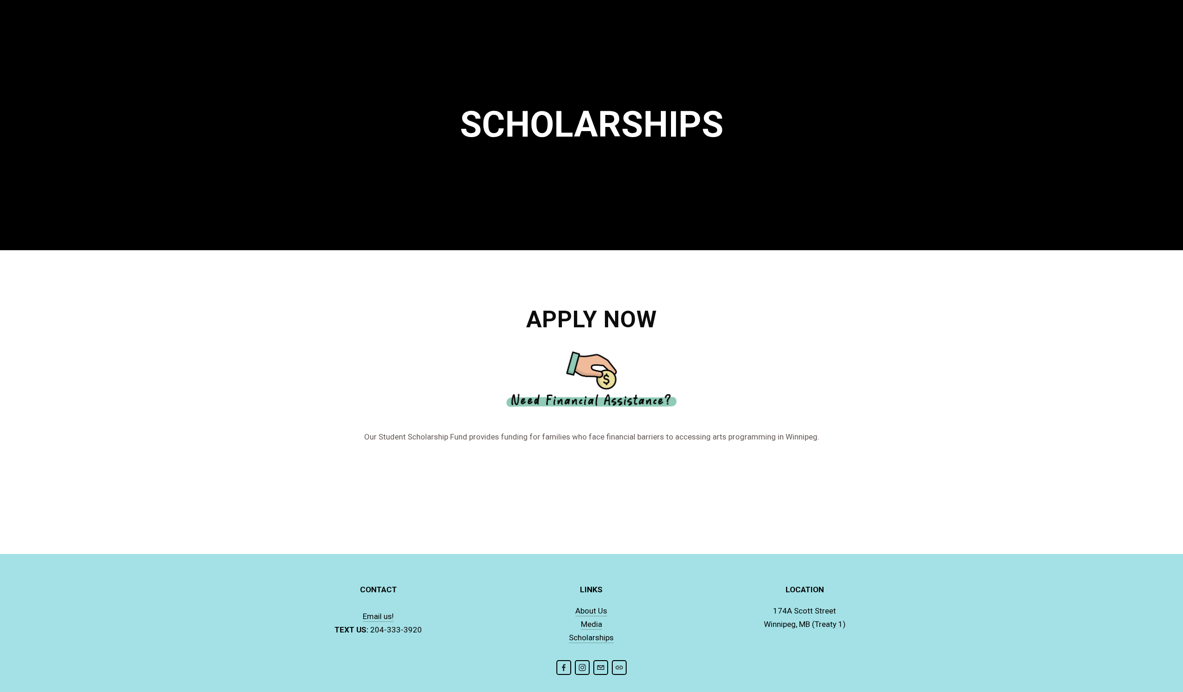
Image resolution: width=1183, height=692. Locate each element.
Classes (410, 29)
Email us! (378, 616)
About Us (329, 29)
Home (289, 29)
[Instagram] (582, 667)
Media (591, 624)
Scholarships (591, 637)
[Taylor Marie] (563, 667)
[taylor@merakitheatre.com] (600, 667)
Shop (533, 29)
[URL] (619, 667)
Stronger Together (474, 29)
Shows (371, 29)
